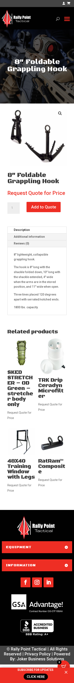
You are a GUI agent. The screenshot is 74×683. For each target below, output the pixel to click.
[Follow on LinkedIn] (48, 582)
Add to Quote (43, 207)
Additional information (29, 236)
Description (22, 230)
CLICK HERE (36, 677)
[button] (60, 113)
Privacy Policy (38, 654)
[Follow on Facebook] (25, 582)
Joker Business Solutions (40, 658)
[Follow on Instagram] (37, 582)
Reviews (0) (21, 243)
